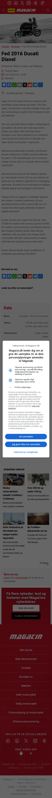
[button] (26, 387)
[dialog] (26, 399)
